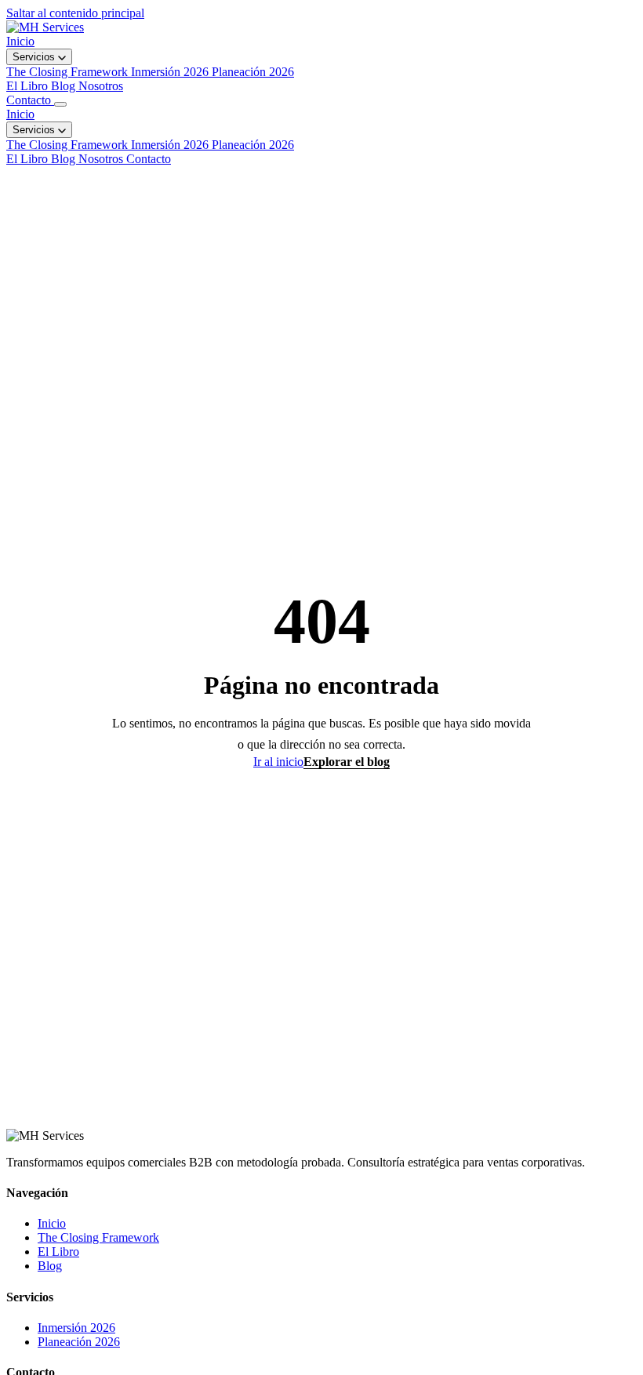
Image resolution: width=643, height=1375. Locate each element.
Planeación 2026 (253, 144)
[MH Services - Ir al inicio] (45, 27)
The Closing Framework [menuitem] (68, 71)
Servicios (35, 57)
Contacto (30, 100)
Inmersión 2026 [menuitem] (171, 71)
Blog (64, 86)
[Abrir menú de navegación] (60, 104)
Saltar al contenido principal (75, 13)
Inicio (20, 41)
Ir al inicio (278, 761)
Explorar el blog (346, 761)
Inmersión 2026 (171, 144)
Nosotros (100, 86)
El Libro (28, 86)
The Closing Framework (68, 144)
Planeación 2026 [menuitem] (253, 71)
